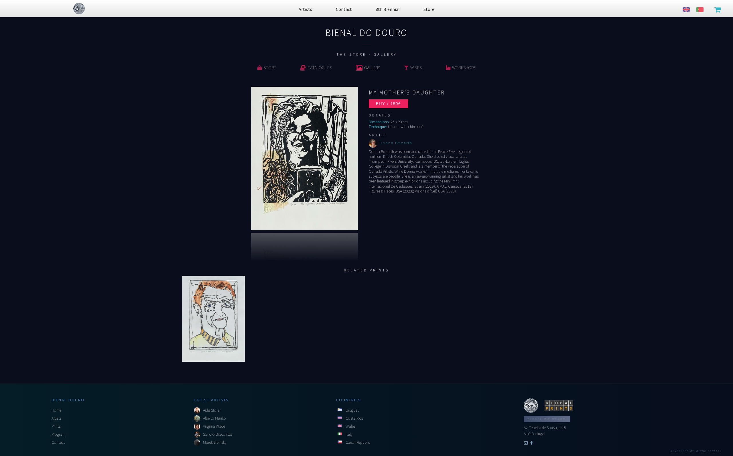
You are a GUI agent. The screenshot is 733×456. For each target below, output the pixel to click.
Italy (349, 434)
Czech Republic (358, 442)
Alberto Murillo (214, 418)
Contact (58, 442)
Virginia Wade (214, 426)
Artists (56, 418)
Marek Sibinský (214, 442)
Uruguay (352, 410)
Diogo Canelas (709, 451)
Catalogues (320, 67)
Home (56, 410)
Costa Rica (354, 418)
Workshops (464, 67)
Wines (416, 67)
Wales (350, 426)
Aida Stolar (212, 410)
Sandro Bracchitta (217, 434)
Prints (56, 426)
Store (269, 67)
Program (59, 434)
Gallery (372, 67)
